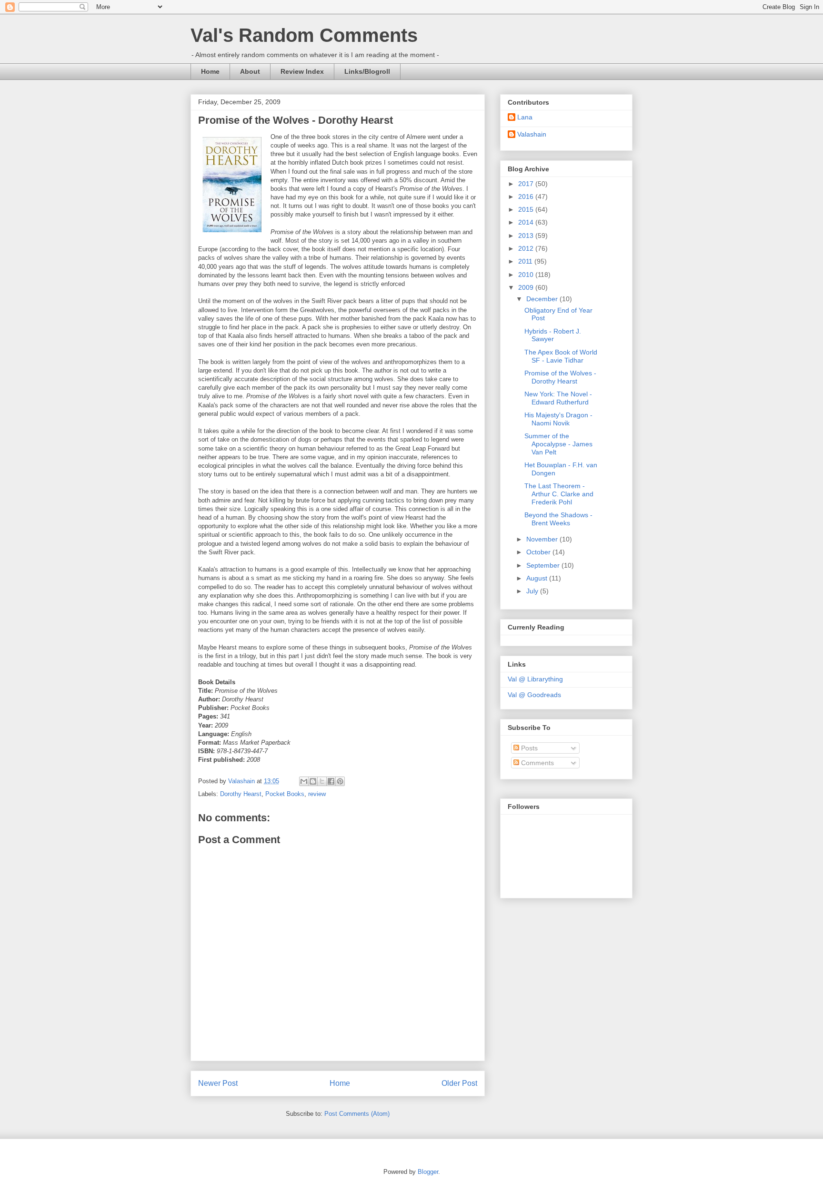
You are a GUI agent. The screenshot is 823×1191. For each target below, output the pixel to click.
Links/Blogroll (367, 71)
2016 (526, 196)
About (250, 71)
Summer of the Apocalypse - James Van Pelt (558, 444)
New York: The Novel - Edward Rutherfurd (558, 398)
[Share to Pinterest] (340, 781)
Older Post (459, 1083)
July (533, 591)
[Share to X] (322, 781)
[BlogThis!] (313, 781)
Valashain (531, 134)
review (317, 793)
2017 (526, 183)
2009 (526, 287)
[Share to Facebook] (331, 781)
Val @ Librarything (535, 679)
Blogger (428, 1171)
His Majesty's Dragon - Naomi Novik (558, 419)
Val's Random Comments (304, 35)
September (544, 565)
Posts (528, 748)
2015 (526, 209)
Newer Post (218, 1083)
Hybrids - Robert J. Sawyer (552, 335)
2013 (526, 235)
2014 (526, 222)
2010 (526, 274)
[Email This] (304, 781)
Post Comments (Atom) (357, 1113)
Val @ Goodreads (534, 695)
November (543, 539)
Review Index (302, 71)
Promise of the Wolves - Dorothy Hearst (560, 377)
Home (210, 71)
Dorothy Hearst (240, 793)
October (539, 552)
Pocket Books (284, 793)
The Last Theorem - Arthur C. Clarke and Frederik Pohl (558, 494)
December (543, 299)
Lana (524, 117)
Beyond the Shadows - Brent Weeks (558, 519)
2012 (526, 248)
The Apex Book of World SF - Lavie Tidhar (560, 356)
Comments (536, 763)
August (537, 578)
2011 (526, 261)
